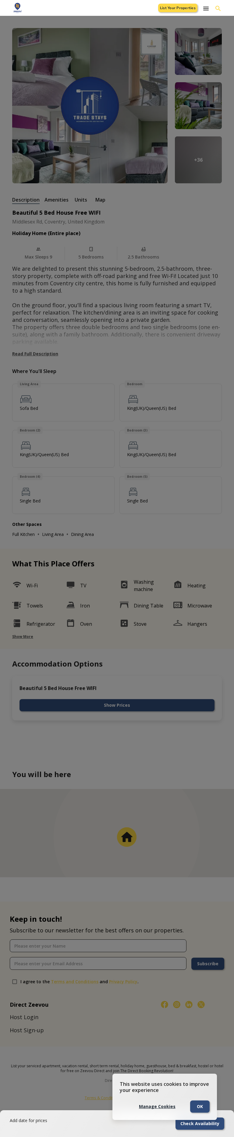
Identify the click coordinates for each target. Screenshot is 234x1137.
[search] (218, 8)
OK (200, 1106)
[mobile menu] (206, 8)
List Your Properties (178, 7)
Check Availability (199, 1123)
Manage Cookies (157, 1106)
